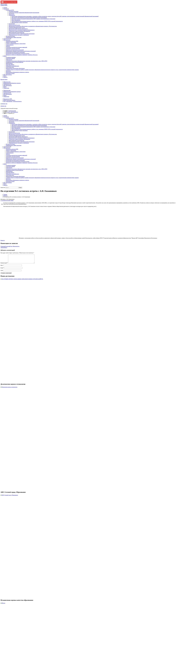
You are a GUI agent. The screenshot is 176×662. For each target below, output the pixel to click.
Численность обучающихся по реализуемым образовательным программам (29, 17)
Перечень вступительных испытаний (15, 49)
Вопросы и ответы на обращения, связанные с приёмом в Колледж (21, 54)
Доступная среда (10, 67)
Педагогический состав (14, 25)
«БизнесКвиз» (4, 247)
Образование (12, 15)
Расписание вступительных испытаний (15, 52)
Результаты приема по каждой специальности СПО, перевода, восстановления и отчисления (33, 18)
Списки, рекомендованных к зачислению (15, 43)
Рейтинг (8, 46)
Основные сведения (13, 11)
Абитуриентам (6, 39)
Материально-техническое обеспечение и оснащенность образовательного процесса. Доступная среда (33, 26)
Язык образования (16, 20)
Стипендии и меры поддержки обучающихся (19, 31)
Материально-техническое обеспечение (15, 68)
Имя (2, 265)
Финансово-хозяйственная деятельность (18, 28)
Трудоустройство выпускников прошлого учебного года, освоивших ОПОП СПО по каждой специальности (37, 21)
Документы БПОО (10, 58)
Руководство (12, 23)
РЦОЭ (4, 75)
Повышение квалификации (12, 66)
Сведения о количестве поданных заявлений (16, 47)
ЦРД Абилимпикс (7, 74)
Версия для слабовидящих (10, 1)
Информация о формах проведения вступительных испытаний (21, 51)
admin (12, 200)
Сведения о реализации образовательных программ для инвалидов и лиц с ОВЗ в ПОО (26, 61)
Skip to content (4, 4)
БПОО (4, 56)
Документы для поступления (13, 48)
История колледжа (10, 36)
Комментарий (4, 262)
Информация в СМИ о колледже (13, 37)
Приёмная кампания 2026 (12, 41)
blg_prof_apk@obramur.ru (12, 112)
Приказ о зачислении (11, 42)
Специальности (9, 44)
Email (2, 267)
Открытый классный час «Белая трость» (10, 246)
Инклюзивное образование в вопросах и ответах (17, 72)
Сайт (2, 270)
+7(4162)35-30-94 (12, 110)
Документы (11, 13)
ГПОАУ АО (3, 106)
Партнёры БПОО (10, 64)
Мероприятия (9, 63)
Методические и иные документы (20, 22)
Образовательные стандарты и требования (19, 35)
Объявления (6, 88)
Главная (5, 7)
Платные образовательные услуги (17, 27)
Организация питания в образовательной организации (22, 33)
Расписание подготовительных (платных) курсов (17, 53)
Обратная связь (6, 81)
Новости (5, 77)
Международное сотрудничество (16, 32)
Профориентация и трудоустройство (14, 62)
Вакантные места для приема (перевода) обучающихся (21, 30)
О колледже (6, 8)
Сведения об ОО (10, 10)
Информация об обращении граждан (12, 83)
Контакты (8, 71)
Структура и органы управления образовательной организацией (24, 12)
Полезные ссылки (10, 73)
